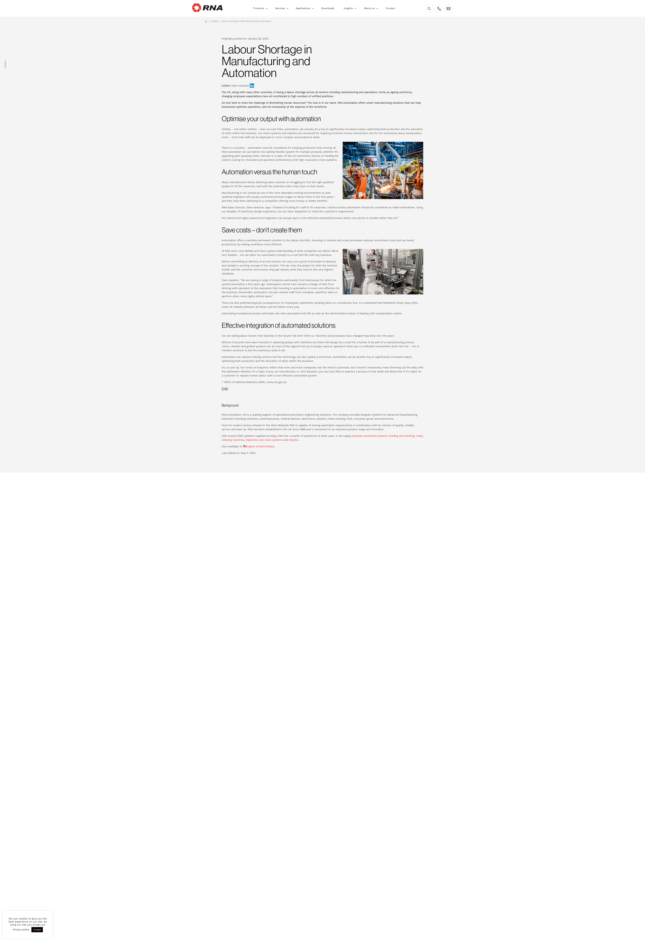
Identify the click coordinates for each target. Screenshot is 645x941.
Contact (390, 8)
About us (369, 8)
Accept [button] (37, 929)
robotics (293, 439)
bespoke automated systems (370, 435)
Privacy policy (21, 929)
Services (280, 8)
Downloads (327, 8)
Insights (348, 8)
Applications (303, 8)
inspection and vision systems (264, 439)
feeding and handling (402, 435)
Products (258, 8)
